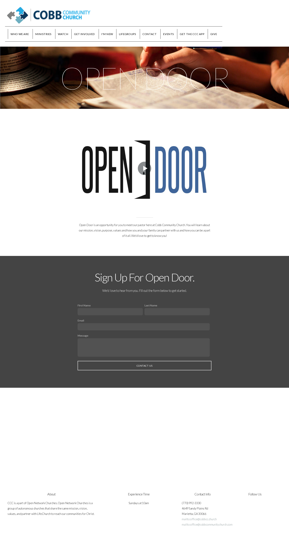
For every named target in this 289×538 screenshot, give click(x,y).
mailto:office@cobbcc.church (199, 519)
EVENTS (168, 34)
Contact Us (144, 365)
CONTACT (149, 34)
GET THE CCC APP (192, 34)
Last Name (150, 305)
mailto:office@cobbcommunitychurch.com (207, 524)
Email (81, 320)
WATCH (63, 34)
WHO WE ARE (20, 34)
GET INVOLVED (84, 34)
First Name (84, 305)
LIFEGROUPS (128, 34)
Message (83, 335)
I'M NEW (107, 34)
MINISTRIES (43, 34)
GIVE (213, 34)
